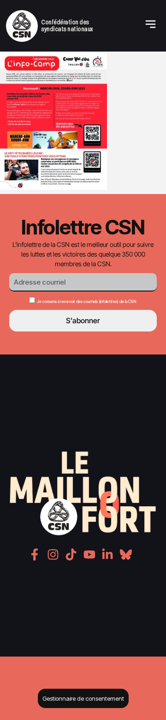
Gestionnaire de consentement (83, 698)
